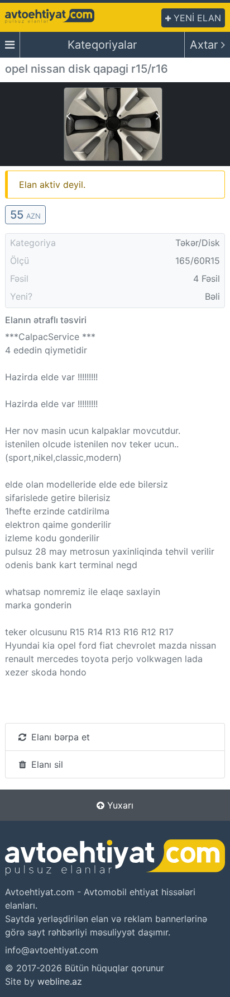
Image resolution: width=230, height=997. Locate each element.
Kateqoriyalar (102, 44)
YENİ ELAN (196, 17)
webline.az (59, 981)
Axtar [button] (205, 44)
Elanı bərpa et (59, 737)
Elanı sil (45, 764)
